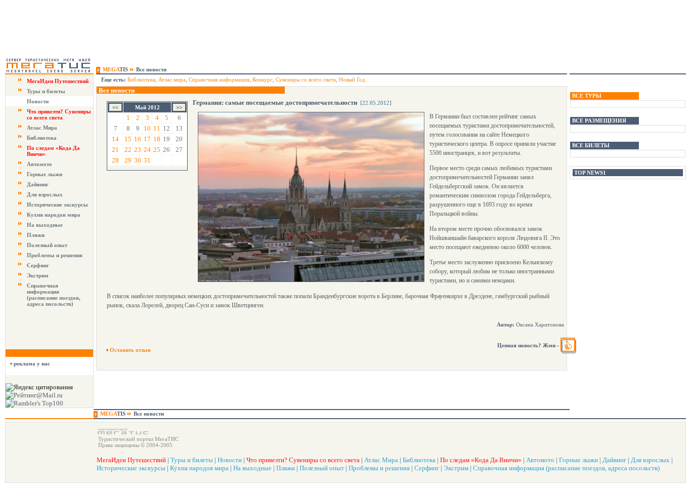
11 (156, 128)
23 (137, 149)
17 (147, 139)
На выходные (45, 225)
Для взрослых (45, 194)
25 (156, 149)
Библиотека (42, 138)
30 (137, 160)
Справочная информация (219, 79)
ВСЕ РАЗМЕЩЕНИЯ (599, 120)
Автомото (39, 164)
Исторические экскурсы (57, 204)
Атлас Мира (42, 128)
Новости (38, 101)
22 (128, 149)
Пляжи (36, 235)
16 (137, 139)
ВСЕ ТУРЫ (586, 96)
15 (128, 139)
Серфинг (38, 265)
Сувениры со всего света (306, 79)
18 (156, 139)
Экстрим (38, 275)
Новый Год (352, 79)
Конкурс (262, 79)
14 (115, 139)
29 (128, 160)
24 (147, 149)
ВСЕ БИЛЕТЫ (591, 145)
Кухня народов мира (53, 215)
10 (147, 128)
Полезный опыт (47, 245)
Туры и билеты (46, 91)
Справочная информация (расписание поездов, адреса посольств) (53, 294)
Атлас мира (172, 79)
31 (147, 160)
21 (115, 149)
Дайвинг (38, 184)
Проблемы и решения (54, 255)
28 (115, 160)
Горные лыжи (44, 174)
